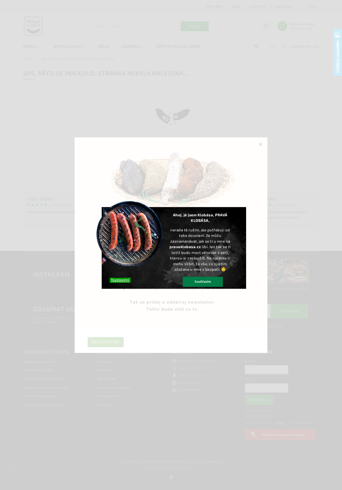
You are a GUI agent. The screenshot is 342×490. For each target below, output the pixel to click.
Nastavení (120, 280)
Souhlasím (203, 281)
